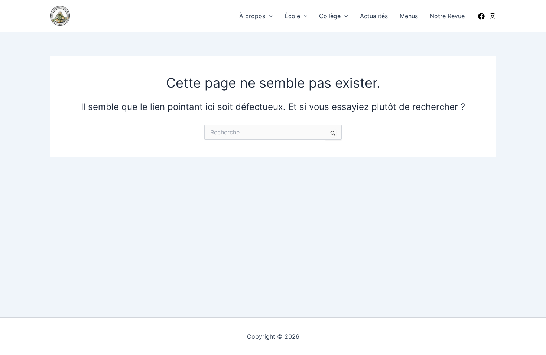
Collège (330, 16)
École (292, 16)
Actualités (374, 16)
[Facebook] (481, 16)
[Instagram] (492, 16)
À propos (252, 16)
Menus (409, 16)
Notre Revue (447, 16)
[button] (269, 16)
